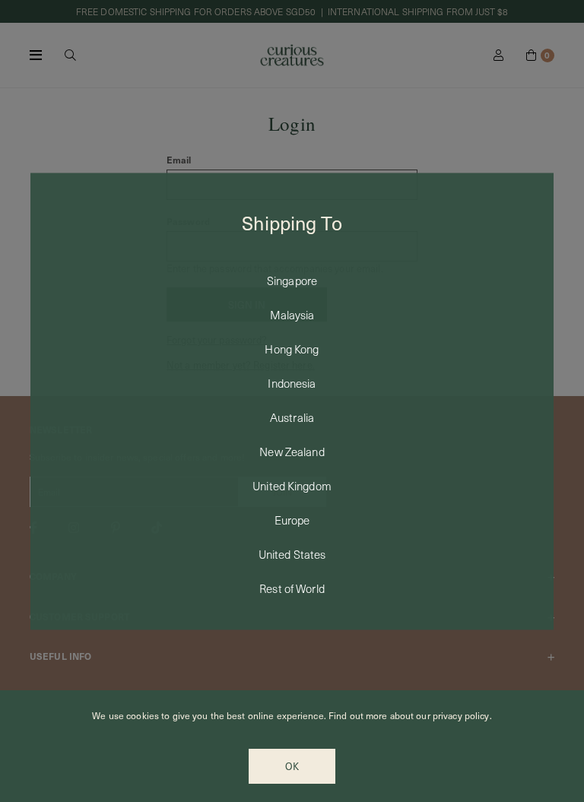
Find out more (358, 715)
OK (292, 766)
